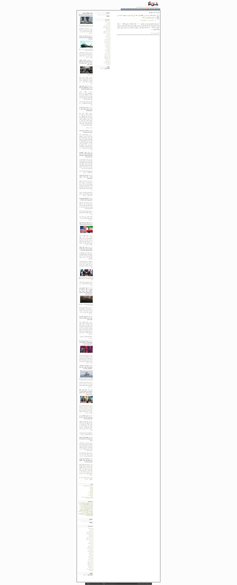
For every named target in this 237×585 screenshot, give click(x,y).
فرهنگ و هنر (91, 556)
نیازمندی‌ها (135, 9)
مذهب (84, 513)
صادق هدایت (90, 512)
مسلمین (80, 513)
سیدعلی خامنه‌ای (86, 511)
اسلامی (84, 504)
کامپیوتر (89, 515)
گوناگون (92, 570)
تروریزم (87, 506)
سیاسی (86, 509)
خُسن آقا (151, 20)
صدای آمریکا (90, 307)
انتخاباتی (86, 505)
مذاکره (86, 513)
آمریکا (88, 503)
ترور (89, 506)
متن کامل (90, 33)
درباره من (151, 9)
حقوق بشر (89, 507)
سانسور (80, 508)
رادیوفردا (90, 52)
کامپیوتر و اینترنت (107, 62)
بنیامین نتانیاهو (89, 477)
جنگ (92, 507)
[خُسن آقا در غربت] (153, 6)
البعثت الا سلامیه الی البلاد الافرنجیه (88, 485)
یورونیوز (91, 77)
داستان (82, 507)
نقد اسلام (91, 567)
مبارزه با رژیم (91, 562)
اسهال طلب (80, 504)
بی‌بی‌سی (90, 28)
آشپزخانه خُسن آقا (129, 9)
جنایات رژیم (81, 506)
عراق (85, 512)
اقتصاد (91, 505)
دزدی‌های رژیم (84, 508)
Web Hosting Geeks (147, 583)
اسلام (87, 504)
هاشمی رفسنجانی (83, 514)
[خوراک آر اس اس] (146, 9)
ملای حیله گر (91, 563)
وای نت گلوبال (89, 464)
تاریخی (92, 540)
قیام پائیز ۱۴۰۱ (143, 20)
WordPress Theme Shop (141, 583)
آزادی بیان (91, 503)
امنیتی (89, 505)
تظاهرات (84, 506)
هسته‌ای (91, 515)
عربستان (83, 512)
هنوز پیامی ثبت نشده (154, 33)
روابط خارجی (91, 551)
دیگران (109, 43)
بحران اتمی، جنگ (90, 537)
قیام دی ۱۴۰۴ (91, 559)
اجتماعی (82, 503)
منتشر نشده (91, 566)
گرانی (87, 515)
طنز (87, 512)
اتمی (85, 503)
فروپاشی (91, 558)
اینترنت (83, 505)
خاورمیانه (85, 507)
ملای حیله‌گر (89, 514)
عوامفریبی (91, 513)
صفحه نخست (157, 9)
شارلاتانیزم (80, 511)
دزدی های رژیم (91, 548)
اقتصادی (92, 535)
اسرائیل (90, 504)
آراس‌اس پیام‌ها (141, 9)
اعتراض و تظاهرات (90, 533)
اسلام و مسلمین (90, 532)
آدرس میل (123, 9)
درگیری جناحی (90, 508)
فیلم (88, 513)
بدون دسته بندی (90, 539)
